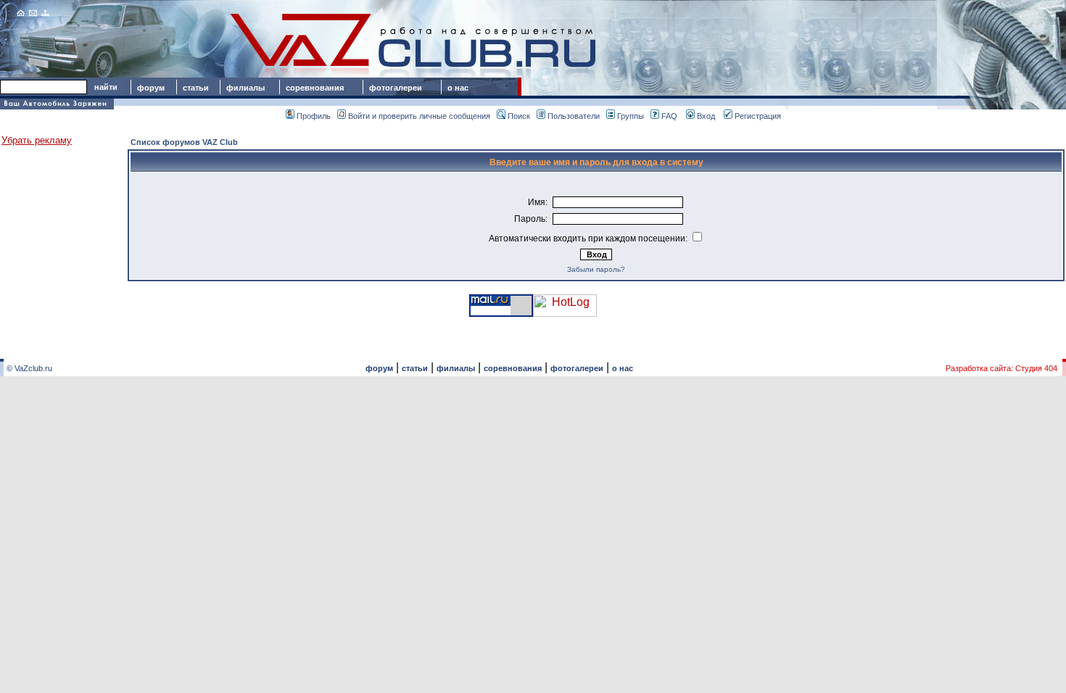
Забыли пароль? (596, 269)
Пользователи (574, 116)
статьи (196, 87)
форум (151, 87)
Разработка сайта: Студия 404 (1001, 368)
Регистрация (758, 116)
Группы (630, 116)
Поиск (519, 116)
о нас (457, 87)
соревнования (315, 87)
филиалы (245, 87)
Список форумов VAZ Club (184, 142)
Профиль (314, 116)
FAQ (669, 116)
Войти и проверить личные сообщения (419, 116)
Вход (706, 116)
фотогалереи (397, 87)
